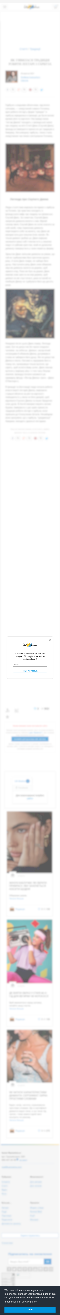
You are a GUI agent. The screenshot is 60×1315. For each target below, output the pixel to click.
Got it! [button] (30, 1309)
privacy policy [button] (29, 1301)
